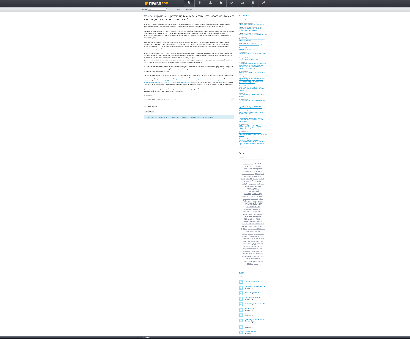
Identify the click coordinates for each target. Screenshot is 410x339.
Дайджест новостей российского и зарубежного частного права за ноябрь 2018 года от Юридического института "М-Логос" (252, 142)
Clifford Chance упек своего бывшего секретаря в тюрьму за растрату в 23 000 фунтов (251, 89)
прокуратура (250, 231)
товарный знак (249, 256)
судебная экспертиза (250, 248)
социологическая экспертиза (253, 241)
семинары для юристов (257, 239)
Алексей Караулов (244, 77)
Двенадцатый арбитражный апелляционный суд (253, 191)
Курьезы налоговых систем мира (249, 45)
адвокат (253, 171)
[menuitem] (178, 9)
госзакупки (149, 95)
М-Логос (254, 211)
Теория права (249, 308)
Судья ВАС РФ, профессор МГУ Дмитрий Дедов (255, 320)
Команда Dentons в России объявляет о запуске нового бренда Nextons (251, 29)
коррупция (257, 209)
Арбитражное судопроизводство (255, 287)
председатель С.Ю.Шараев (256, 229)
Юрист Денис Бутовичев (246, 23)
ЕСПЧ (256, 196)
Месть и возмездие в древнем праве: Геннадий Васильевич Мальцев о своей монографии (251, 119)
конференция (248, 209)
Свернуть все (149, 111)
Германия (256, 181)
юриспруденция (258, 261)
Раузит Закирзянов (244, 43)
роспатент (245, 239)
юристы (256, 264)
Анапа (260, 171)
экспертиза (247, 261)
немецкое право (250, 221)
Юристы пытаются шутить (253, 298)
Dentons (258, 163)
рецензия (261, 236)
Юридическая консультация (254, 281)
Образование (249, 314)
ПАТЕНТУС (253, 226)
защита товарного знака (250, 199)
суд (254, 243)
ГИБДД (245, 184)
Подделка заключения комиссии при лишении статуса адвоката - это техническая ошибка (253, 134)
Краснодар (246, 211)
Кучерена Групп (153, 16)
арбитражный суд (250, 176)
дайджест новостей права (253, 186)
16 (246, 90)
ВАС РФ (261, 179)
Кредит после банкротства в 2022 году (251, 24)
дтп (252, 196)
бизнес (255, 179)
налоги (260, 211)
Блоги (242, 272)
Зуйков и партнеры (253, 201)
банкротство (246, 179)
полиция (260, 226)
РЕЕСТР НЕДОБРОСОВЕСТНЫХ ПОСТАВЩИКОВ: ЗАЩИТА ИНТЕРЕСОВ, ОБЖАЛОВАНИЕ (251, 127)
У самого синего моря (245, 49)
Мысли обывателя (250, 331)
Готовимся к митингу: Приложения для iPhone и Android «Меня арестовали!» (251, 107)
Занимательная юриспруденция (255, 303)
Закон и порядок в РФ (252, 292)
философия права (254, 259)
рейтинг (257, 231)
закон (261, 196)
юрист (250, 264)
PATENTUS (250, 166)
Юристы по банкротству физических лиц (251, 34)
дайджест (260, 184)
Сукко (260, 248)
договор (244, 196)
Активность (245, 15)
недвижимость (248, 214)
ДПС (248, 196)
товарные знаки (258, 253)
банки (259, 176)
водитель (247, 181)
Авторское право (250, 326)
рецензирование (247, 234)
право (244, 228)
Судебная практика (255, 246)
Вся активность (243, 147)
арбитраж (259, 174)
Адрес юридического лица (247, 59)
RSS (250, 147)
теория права (247, 253)
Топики (252, 19)
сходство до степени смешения (252, 251)
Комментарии (243, 19)
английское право (248, 174)
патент (245, 226)
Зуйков (261, 199)
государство (252, 184)
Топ (241, 276)
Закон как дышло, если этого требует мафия (252, 53)
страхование (247, 244)
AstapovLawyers (248, 164)
